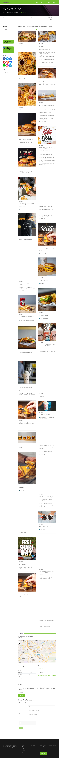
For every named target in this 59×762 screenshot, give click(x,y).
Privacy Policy (24, 750)
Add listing (33, 747)
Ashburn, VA (15, 12)
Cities (42, 2)
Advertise (33, 745)
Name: (20, 706)
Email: (20, 709)
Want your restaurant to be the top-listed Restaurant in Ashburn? (9, 50)
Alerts (6, 35)
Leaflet (43, 662)
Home (37, 2)
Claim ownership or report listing (7, 42)
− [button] (19, 643)
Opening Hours (7, 33)
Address (6, 29)
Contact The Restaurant (6, 38)
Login (54, 2)
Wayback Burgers (37, 654)
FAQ (22, 752)
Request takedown (8, 44)
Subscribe (21, 695)
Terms (23, 748)
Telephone (6, 31)
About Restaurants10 (24, 746)
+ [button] (19, 641)
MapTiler (46, 662)
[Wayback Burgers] (37, 652)
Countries (48, 2)
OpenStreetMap (50, 662)
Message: (21, 713)
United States (9, 12)
